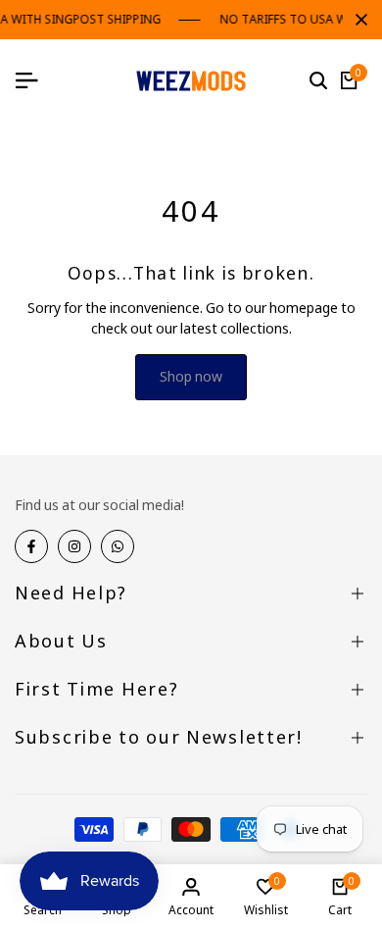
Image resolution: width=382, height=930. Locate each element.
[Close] (357, 19)
